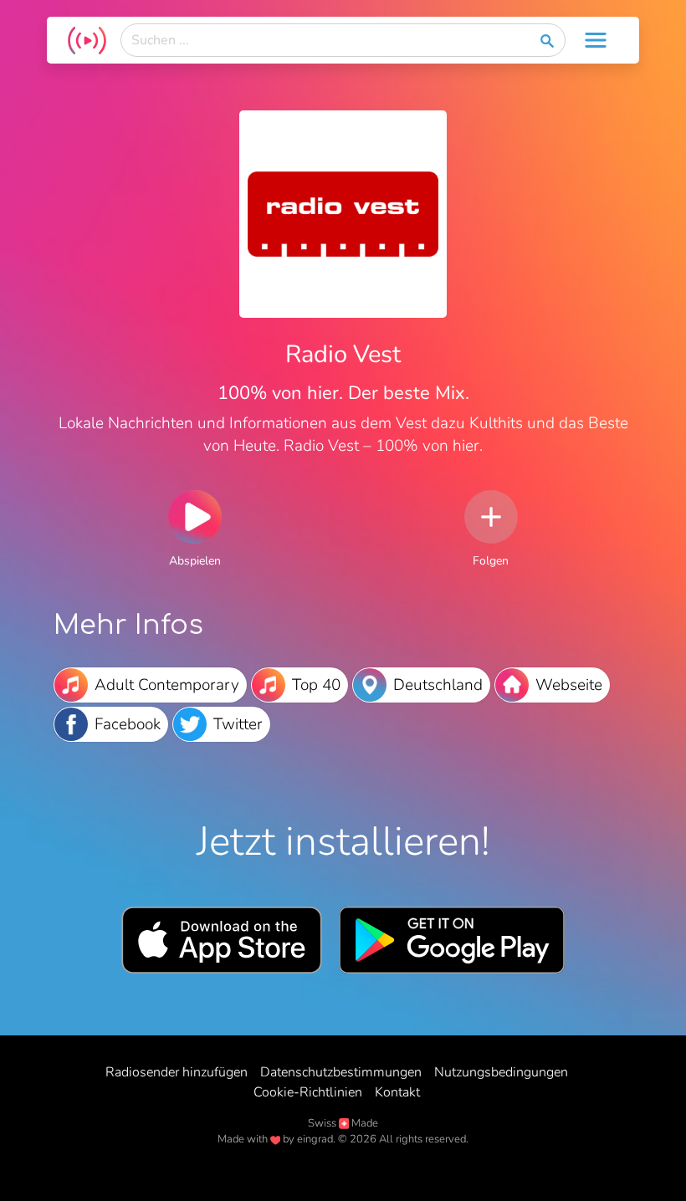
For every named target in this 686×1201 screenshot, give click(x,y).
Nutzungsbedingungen (501, 1072)
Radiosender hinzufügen (176, 1072)
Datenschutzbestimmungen (341, 1072)
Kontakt (397, 1092)
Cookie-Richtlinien (307, 1092)
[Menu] (595, 40)
